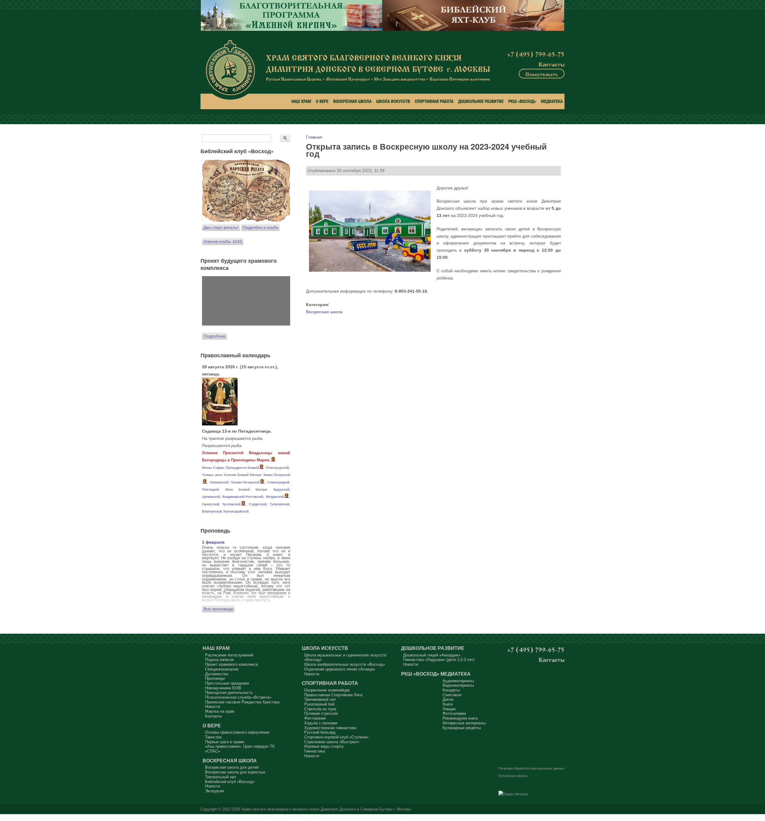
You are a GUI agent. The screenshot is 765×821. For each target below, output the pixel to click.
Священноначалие (221, 669)
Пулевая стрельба (321, 713)
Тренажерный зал (320, 699)
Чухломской (231, 504)
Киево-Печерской (277, 475)
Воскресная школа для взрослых (235, 772)
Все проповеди (218, 608)
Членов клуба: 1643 (223, 241)
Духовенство (216, 674)
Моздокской (275, 496)
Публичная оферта (512, 776)
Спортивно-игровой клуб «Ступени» (336, 737)
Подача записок (219, 659)
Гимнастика (314, 751)
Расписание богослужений (229, 655)
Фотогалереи (454, 713)
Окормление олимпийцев (327, 690)
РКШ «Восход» (522, 101)
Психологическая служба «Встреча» (238, 697)
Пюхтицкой (210, 489)
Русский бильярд (320, 732)
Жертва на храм (219, 711)
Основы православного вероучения (237, 732)
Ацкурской (281, 489)
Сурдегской (258, 504)
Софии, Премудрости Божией (236, 467)
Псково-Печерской (245, 482)
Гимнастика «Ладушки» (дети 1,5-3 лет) (439, 659)
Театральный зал (220, 777)
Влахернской (212, 511)
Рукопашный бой (319, 704)
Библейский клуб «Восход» (230, 781)
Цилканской (211, 496)
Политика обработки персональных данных (531, 768)
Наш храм (301, 101)
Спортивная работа (434, 101)
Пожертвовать (541, 73)
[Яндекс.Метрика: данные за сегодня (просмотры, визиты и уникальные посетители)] (513, 794)
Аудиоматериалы (458, 681)
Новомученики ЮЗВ (223, 688)
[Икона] (220, 424)
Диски (448, 699)
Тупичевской (279, 504)
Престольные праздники (227, 683)
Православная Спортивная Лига (333, 695)
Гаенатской (210, 504)
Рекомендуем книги (460, 718)
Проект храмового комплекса (231, 664)
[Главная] (230, 70)
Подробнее (215, 336)
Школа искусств (393, 101)
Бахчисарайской (236, 511)
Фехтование (315, 718)
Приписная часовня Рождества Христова (242, 702)
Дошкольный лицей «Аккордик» (431, 655)
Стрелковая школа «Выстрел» (331, 742)
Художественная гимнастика (330, 728)
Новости (212, 706)
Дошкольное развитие (481, 101)
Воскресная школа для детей (231, 767)
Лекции (449, 709)
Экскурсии (214, 791)
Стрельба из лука (320, 709)
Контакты (551, 63)
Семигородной (278, 482)
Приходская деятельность (229, 692)
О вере (322, 101)
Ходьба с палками (320, 723)
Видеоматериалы (458, 685)
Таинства (213, 737)
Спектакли (452, 695)
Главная (314, 137)
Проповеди (215, 678)
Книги (448, 704)
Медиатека (552, 101)
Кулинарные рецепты (462, 728)
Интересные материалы (464, 723)
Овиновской (219, 482)
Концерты (451, 690)
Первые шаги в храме (224, 742)
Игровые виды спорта (323, 746)
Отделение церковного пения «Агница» (339, 669)
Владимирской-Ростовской (242, 496)
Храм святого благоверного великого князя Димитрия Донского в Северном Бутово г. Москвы (326, 809)
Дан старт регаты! (221, 227)
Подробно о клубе (260, 227)
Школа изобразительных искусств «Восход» (344, 664)
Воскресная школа (352, 101)
